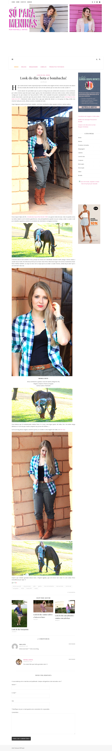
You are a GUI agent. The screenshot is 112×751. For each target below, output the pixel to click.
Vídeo (79, 171)
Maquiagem (33, 67)
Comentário (15, 712)
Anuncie (29, 2)
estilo (34, 586)
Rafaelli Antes (28, 660)
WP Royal (22, 748)
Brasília (80, 175)
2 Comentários (71, 592)
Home (13, 2)
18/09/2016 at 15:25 (23, 646)
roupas (36, 588)
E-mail (14, 693)
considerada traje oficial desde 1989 (37, 217)
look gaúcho (16, 588)
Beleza (23, 67)
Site (13, 701)
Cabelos (43, 67)
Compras (80, 160)
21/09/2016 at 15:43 (27, 661)
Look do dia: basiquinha (20, 629)
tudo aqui (62, 429)
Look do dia (41, 75)
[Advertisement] (56, 44)
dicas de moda (27, 586)
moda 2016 (29, 588)
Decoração (81, 168)
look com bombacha (49, 586)
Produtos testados (56, 67)
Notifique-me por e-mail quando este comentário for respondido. (31, 709)
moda (22, 588)
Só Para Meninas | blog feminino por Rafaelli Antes (56, 17)
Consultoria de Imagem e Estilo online (88, 116)
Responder (72, 644)
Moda (16, 67)
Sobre (17, 2)
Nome (14, 684)
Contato (23, 2)
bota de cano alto (17, 586)
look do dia (68, 586)
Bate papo (81, 164)
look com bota (59, 586)
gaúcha (40, 586)
